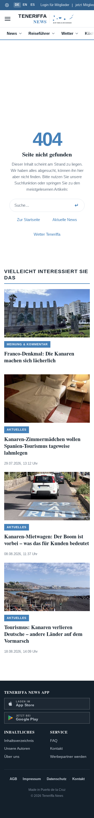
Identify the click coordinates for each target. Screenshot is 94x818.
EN (25, 4)
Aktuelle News (64, 219)
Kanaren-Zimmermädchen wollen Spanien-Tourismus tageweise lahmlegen (42, 445)
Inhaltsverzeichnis (19, 740)
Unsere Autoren (17, 748)
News (12, 33)
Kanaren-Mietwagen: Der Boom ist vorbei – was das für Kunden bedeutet (46, 540)
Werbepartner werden (68, 756)
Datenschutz (57, 779)
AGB (13, 779)
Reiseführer (39, 33)
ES (33, 4)
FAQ (53, 740)
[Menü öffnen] (8, 19)
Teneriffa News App (27, 692)
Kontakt (56, 748)
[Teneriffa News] (47, 18)
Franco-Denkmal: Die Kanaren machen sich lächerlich (39, 357)
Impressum (32, 779)
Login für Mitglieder (54, 5)
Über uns (11, 756)
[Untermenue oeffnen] (21, 33)
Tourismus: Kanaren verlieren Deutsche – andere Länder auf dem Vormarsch (43, 634)
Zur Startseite (28, 219)
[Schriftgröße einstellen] (7, 5)
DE (17, 4)
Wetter (67, 33)
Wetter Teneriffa (47, 234)
